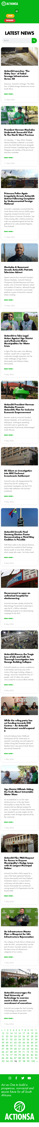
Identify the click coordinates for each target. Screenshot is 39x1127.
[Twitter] (23, 1078)
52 (19, 1046)
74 (36, 1052)
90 (28, 1058)
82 (32, 1055)
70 (19, 1052)
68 (11, 1052)
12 (3, 1033)
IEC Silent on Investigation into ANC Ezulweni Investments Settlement (18, 473)
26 (23, 1036)
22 (7, 1036)
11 (36, 1030)
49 (7, 1046)
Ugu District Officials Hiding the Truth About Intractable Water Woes (18, 792)
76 (7, 1055)
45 (28, 1043)
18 (28, 1033)
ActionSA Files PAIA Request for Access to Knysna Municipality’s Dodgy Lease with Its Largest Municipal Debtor (19, 863)
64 (32, 1049)
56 (36, 1046)
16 (19, 1033)
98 (24, 1061)
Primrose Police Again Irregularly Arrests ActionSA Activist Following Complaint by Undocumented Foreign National (19, 198)
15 (15, 1033)
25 (19, 1036)
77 (11, 1055)
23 (11, 1036)
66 (3, 1052)
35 (23, 1039)
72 (28, 1052)
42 (15, 1043)
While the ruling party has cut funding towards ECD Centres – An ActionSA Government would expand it (19, 725)
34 (19, 1039)
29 (36, 1036)
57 (3, 1049)
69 (15, 1052)
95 (11, 1061)
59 (11, 1049)
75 (3, 1055)
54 (28, 1046)
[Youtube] (29, 1078)
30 (3, 1039)
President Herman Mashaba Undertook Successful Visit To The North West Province (19, 132)
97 (20, 1061)
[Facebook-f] (16, 1078)
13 (7, 1033)
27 (28, 1036)
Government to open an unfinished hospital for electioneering (17, 595)
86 (11, 1058)
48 (3, 1046)
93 (3, 1061)
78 (15, 1055)
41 (11, 1043)
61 (19, 1049)
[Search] (34, 40)
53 (23, 1046)
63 (28, 1049)
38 (36, 1039)
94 (7, 1061)
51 (15, 1046)
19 (32, 1033)
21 (3, 1036)
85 (7, 1058)
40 (7, 1043)
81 (28, 1055)
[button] (17, 11)
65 (36, 1049)
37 (32, 1039)
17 (23, 1033)
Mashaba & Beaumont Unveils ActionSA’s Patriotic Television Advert (18, 269)
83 (36, 1055)
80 (23, 1055)
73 (32, 1052)
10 (31, 1030)
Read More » (9, 94)
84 (3, 1058)
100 (33, 1061)
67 (7, 1052)
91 (32, 1058)
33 (15, 1039)
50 (11, 1046)
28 (32, 1036)
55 (32, 1046)
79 (19, 1055)
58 (7, 1049)
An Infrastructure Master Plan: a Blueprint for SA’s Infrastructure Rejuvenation (19, 934)
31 (7, 1039)
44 (23, 1043)
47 (36, 1043)
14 (11, 1033)
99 (28, 1061)
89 (23, 1058)
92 (36, 1058)
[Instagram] (10, 1078)
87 (15, 1058)
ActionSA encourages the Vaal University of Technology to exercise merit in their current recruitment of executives (18, 998)
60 (15, 1049)
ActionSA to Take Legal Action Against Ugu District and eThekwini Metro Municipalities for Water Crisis (18, 341)
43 (19, 1043)
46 (32, 1043)
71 (23, 1052)
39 (3, 1043)
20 (36, 1033)
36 (28, 1039)
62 (23, 1049)
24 (15, 1036)
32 (11, 1039)
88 (19, 1058)
